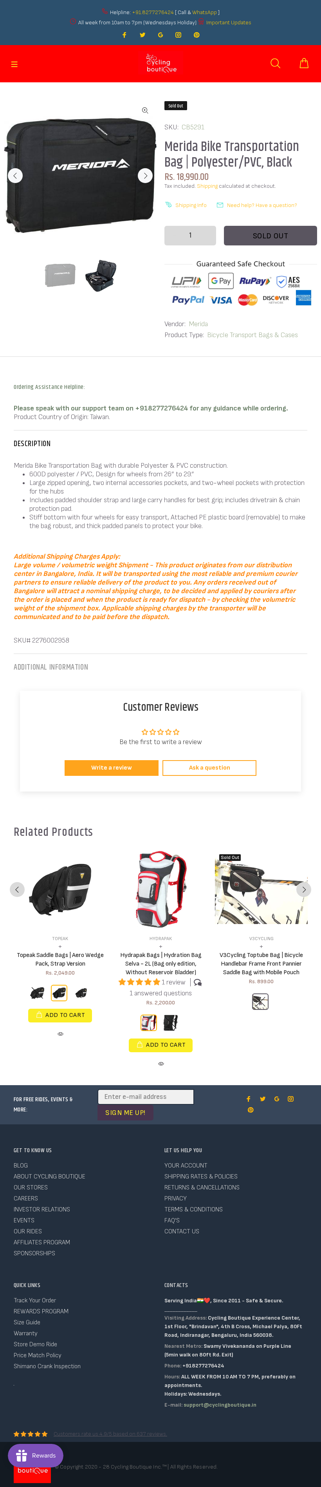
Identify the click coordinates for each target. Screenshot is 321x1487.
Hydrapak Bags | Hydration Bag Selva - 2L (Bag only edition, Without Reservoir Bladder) (161, 963)
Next (145, 175)
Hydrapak (161, 939)
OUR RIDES (28, 1231)
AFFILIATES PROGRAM (42, 1242)
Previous (15, 175)
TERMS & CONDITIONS (193, 1209)
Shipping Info (191, 205)
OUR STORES (31, 1187)
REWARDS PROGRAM (41, 1311)
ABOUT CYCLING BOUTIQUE (49, 1176)
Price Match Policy (37, 1355)
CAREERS (26, 1198)
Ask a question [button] (209, 768)
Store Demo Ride (35, 1344)
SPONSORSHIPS (34, 1253)
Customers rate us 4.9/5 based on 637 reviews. (110, 1434)
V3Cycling (261, 939)
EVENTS (24, 1220)
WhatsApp (205, 12)
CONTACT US (181, 1231)
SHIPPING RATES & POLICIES (201, 1176)
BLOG (21, 1165)
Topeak (60, 939)
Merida (198, 324)
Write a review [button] (111, 768)
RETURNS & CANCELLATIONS (202, 1187)
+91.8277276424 (153, 12)
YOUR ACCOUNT (185, 1165)
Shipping (207, 186)
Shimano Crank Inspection (47, 1366)
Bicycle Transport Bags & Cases (252, 335)
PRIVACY (175, 1198)
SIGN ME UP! (125, 1113)
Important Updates (228, 22)
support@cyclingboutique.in (220, 1405)
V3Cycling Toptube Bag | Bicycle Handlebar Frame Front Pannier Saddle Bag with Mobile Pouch (261, 963)
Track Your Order (35, 1300)
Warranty (26, 1333)
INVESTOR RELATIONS (42, 1209)
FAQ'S (172, 1220)
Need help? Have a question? (262, 205)
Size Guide (27, 1322)
